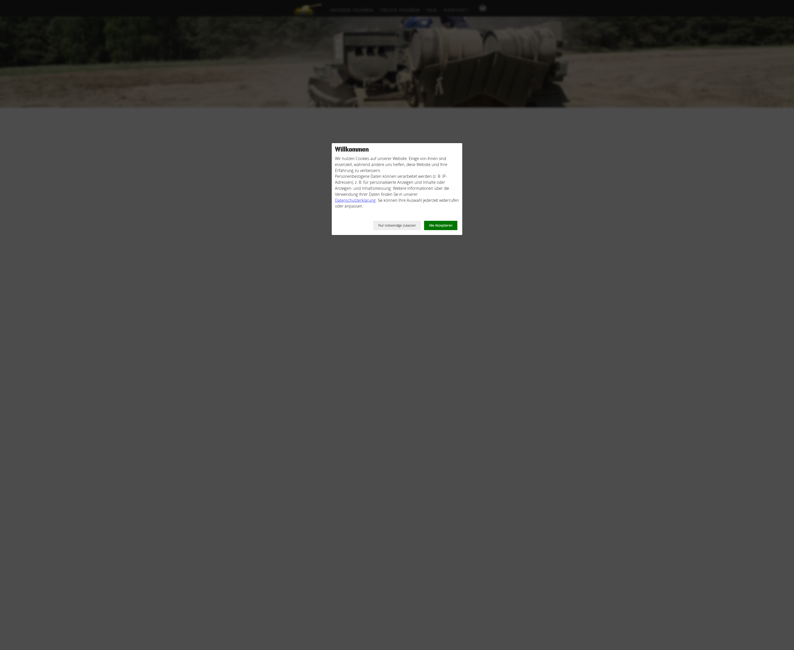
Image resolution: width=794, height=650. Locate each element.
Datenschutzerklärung (355, 200)
